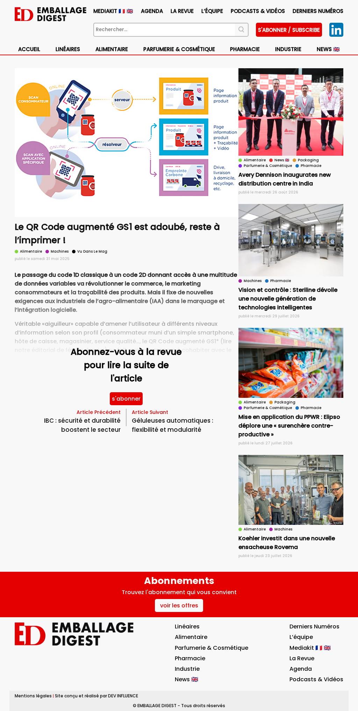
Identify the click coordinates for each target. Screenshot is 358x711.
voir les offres (179, 605)
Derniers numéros (318, 11)
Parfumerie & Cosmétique (179, 49)
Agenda (152, 11)
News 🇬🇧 (328, 49)
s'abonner (126, 399)
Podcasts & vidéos (258, 11)
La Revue (182, 11)
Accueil (29, 49)
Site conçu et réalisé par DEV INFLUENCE (96, 696)
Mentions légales (33, 696)
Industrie (187, 669)
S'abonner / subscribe (289, 30)
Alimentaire (111, 49)
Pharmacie (245, 49)
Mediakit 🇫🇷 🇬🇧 (113, 11)
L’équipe (212, 11)
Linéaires (68, 49)
